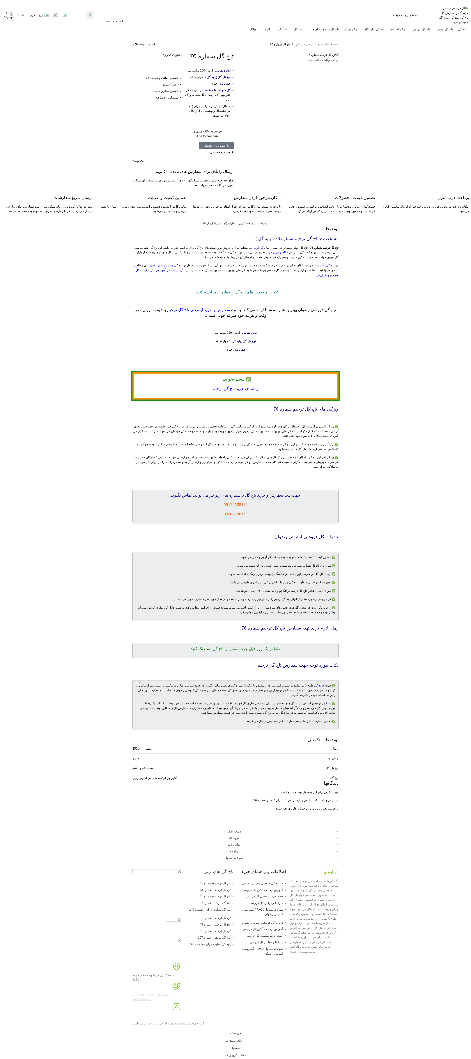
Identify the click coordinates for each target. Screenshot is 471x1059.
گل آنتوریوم (163, 270)
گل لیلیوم (178, 270)
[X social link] (17, 2)
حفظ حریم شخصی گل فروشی (264, 896)
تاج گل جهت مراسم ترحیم (166, 265)
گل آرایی (258, 247)
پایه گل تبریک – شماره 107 (214, 903)
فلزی (135, 758)
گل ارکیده (148, 270)
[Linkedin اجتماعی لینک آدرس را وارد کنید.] (5, 2)
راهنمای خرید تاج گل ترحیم (235, 388)
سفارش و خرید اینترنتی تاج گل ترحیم (198, 309)
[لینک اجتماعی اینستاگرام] (13, 2)
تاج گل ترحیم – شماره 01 (215, 883)
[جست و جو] (90, 15)
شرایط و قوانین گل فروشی (266, 903)
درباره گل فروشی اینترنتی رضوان (262, 883)
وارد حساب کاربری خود (296, 808)
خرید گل (319, 685)
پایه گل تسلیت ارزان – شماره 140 (210, 909)
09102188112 (409, 2)
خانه (336, 44)
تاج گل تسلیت (325, 265)
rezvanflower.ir (141, 1015)
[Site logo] (453, 15)
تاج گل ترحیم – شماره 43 (215, 890)
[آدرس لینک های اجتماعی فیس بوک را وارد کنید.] (22, 2)
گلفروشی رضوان (275, 252)
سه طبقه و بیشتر (142, 768)
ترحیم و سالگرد (303, 44)
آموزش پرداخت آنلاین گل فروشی (262, 890)
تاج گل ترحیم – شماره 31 (215, 896)
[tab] (263, 223)
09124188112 (427, 2)
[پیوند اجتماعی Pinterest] (9, 2)
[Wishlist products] (55, 15)
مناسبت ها (323, 44)
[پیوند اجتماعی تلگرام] (157, 62)
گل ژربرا (321, 275)
